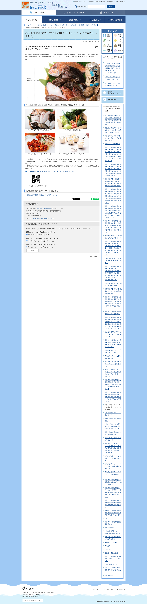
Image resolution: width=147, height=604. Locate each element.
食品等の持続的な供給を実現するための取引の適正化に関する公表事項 (113, 130)
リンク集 (95, 589)
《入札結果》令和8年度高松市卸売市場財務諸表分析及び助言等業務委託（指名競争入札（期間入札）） (113, 120)
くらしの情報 (42, 25)
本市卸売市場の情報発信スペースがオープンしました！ (113, 364)
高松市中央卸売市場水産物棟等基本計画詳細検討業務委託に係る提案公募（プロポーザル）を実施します (112, 68)
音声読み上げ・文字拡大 (97, 1)
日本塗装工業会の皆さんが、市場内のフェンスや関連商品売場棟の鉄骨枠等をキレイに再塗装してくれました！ (113, 448)
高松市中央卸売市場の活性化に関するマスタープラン (113, 558)
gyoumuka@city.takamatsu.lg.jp (43, 218)
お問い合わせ (121, 589)
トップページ (30, 25)
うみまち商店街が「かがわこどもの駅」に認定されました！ (113, 334)
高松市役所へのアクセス (33, 600)
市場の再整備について (112, 564)
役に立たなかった (44, 234)
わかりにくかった (48, 241)
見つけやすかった (33, 247)
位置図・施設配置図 (111, 553)
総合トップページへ (80, 1)
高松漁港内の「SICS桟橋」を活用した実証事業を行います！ (113, 138)
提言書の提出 (109, 576)
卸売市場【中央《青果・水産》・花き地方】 (84, 25)
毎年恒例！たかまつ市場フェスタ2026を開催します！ (113, 260)
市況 (106, 518)
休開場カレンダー (111, 542)
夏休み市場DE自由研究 (112, 144)
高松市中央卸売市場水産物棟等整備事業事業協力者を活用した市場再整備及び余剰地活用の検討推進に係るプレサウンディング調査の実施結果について (113, 248)
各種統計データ (110, 527)
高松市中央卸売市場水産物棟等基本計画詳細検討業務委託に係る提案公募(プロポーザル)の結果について (113, 384)
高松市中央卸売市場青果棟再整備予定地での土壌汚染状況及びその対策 (113, 513)
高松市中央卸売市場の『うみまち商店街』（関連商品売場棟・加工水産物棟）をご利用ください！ (113, 492)
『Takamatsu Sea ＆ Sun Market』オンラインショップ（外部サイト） (50, 171)
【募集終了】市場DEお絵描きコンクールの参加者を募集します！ (113, 291)
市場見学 (108, 546)
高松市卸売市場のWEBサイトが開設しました (42, 195)
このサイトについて (107, 589)
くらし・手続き (54, 25)
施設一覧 (65, 25)
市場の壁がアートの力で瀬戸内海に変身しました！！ (113, 458)
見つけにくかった (48, 247)
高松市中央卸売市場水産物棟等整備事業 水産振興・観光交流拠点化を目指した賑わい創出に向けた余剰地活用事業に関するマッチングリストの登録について (113, 154)
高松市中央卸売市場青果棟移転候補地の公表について (113, 570)
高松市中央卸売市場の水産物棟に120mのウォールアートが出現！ (113, 482)
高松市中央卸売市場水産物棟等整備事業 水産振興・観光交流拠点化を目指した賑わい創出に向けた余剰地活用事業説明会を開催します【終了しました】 (113, 195)
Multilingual (110, 1)
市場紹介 (108, 549)
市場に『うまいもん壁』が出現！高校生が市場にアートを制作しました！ (113, 426)
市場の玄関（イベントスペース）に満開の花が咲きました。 (113, 466)
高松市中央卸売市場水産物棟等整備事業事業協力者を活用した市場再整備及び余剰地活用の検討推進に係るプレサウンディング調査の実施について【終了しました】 (113, 273)
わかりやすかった (33, 241)
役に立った (31, 234)
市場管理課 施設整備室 (43, 208)
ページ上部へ (94, 256)
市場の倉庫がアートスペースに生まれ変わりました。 (113, 474)
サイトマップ (121, 1)
